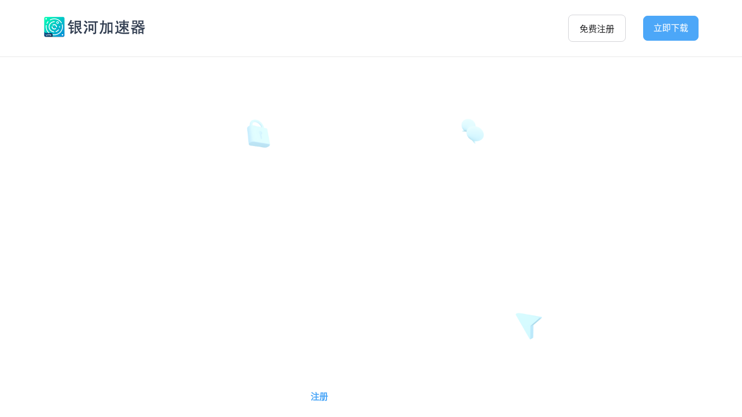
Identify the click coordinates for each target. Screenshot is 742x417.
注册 (319, 396)
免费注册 (597, 29)
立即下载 (670, 28)
